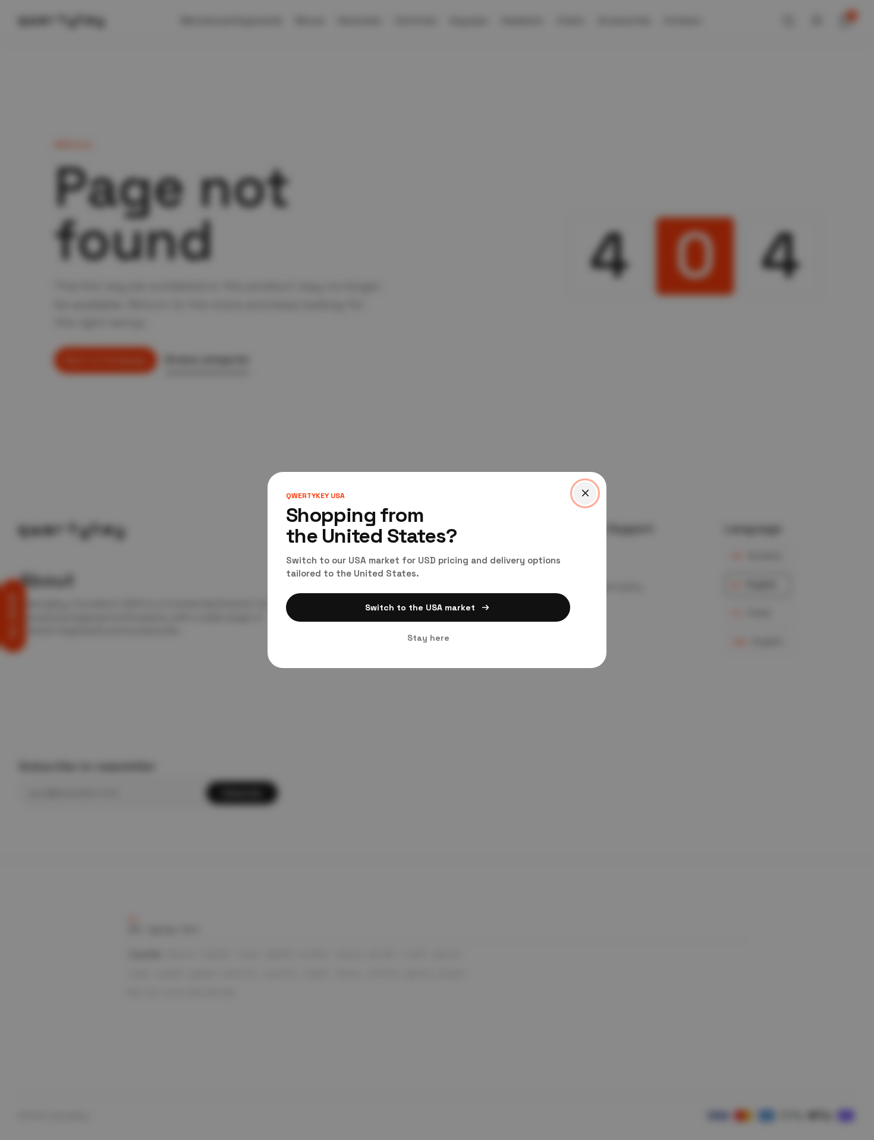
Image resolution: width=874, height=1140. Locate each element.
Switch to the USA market (420, 607)
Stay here (428, 637)
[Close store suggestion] (585, 493)
